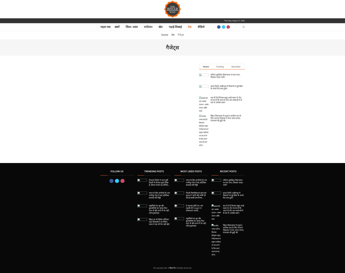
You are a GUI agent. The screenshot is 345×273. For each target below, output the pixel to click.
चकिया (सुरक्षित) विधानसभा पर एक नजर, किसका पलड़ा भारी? (225, 75)
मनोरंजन (148, 27)
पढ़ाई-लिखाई (175, 27)
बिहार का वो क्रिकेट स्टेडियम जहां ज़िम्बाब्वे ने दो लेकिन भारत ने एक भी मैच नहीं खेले (159, 221)
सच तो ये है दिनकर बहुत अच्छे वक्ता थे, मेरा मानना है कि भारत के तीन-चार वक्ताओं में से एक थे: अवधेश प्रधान (226, 100)
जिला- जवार (132, 27)
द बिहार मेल (172, 268)
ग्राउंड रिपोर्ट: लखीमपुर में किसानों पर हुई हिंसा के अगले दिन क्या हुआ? (227, 87)
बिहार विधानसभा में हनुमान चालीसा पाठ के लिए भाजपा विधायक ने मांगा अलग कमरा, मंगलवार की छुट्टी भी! (226, 118)
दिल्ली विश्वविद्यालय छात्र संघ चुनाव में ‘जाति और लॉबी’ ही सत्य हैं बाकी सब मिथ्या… (196, 195)
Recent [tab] (206, 66)
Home (164, 34)
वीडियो (201, 27)
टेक (190, 27)
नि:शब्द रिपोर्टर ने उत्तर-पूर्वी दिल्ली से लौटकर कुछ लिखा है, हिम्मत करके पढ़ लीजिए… (159, 182)
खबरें (117, 27)
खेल (161, 27)
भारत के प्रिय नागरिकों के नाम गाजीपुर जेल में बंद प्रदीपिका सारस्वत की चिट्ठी (159, 195)
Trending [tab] (219, 66)
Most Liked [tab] (236, 66)
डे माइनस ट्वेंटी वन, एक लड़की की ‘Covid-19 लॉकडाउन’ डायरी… (194, 208)
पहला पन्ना (105, 27)
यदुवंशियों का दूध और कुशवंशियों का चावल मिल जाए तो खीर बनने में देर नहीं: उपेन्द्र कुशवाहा (159, 209)
